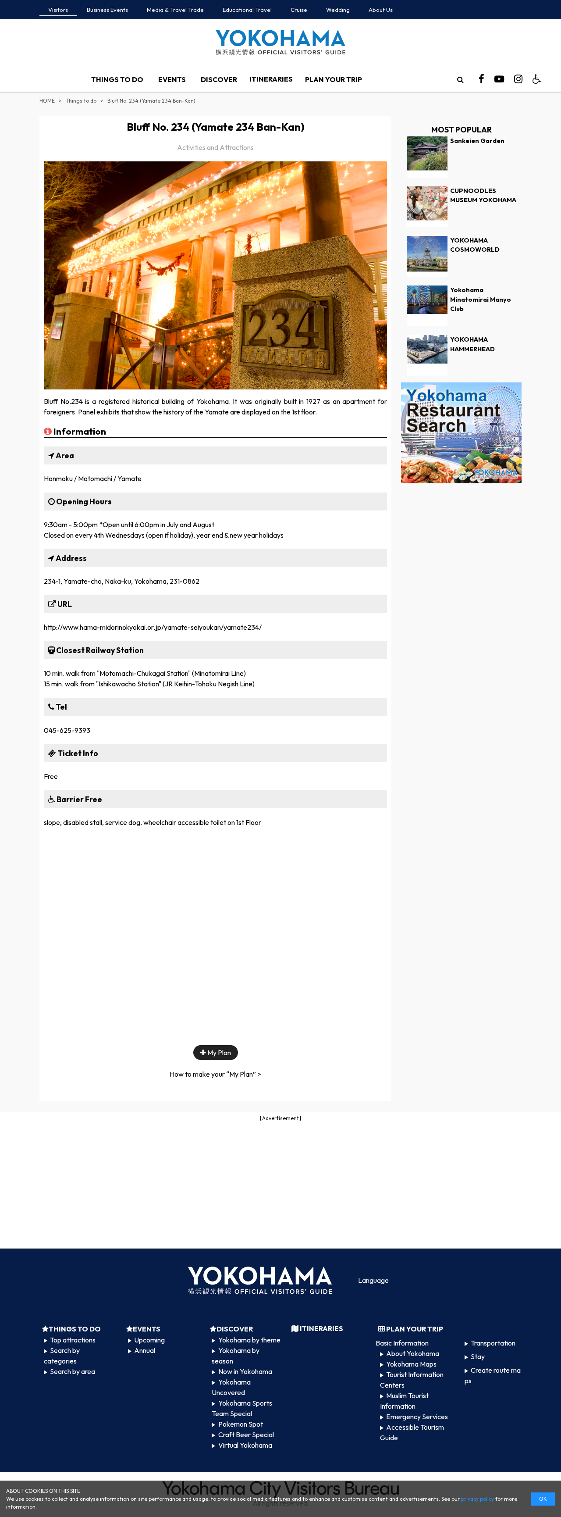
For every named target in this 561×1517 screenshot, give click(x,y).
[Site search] (460, 79)
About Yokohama (412, 1353)
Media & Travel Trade (175, 9)
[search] (460, 79)
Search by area (72, 1371)
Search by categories (62, 1355)
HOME (47, 100)
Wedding (338, 9)
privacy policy (477, 1499)
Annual (144, 1350)
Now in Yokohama (245, 1371)
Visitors (58, 9)
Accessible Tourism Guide (412, 1432)
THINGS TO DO (117, 79)
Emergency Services (417, 1416)
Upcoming (149, 1339)
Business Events (107, 9)
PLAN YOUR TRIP (333, 79)
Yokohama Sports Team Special (242, 1408)
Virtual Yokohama (245, 1445)
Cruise (299, 9)
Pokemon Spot (240, 1424)
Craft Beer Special (246, 1434)
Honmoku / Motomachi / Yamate (93, 478)
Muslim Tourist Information (404, 1400)
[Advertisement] (280, 1184)
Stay (478, 1356)
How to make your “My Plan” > (215, 1074)
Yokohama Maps (411, 1364)
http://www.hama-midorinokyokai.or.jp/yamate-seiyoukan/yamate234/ (153, 627)
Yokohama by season (235, 1355)
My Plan (218, 1052)
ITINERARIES (271, 79)
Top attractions (73, 1339)
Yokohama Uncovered (231, 1387)
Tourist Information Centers (412, 1379)
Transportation (493, 1343)
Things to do (81, 100)
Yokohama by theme (249, 1339)
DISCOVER (219, 79)
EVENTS (172, 79)
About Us (381, 9)
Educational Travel (247, 9)
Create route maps (493, 1375)
